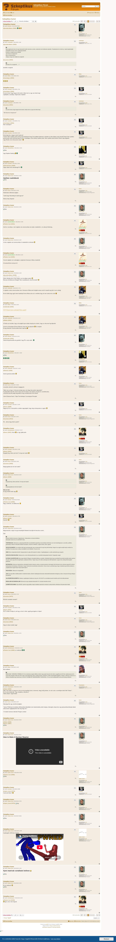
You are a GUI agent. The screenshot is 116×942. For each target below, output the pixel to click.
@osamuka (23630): (8, 60)
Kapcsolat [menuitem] (72, 921)
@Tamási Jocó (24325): (9, 257)
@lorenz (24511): (7, 609)
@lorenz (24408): (7, 406)
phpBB (46, 924)
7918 (86, 440)
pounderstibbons (82, 227)
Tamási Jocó (81, 180)
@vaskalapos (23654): (8, 123)
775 (86, 33)
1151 (86, 75)
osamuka (81, 91)
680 (86, 780)
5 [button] (93, 21)
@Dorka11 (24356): (8, 370)
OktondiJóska (82, 154)
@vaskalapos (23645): (8, 78)
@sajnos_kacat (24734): (9, 791)
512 (86, 181)
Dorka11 (80, 31)
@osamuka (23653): (8, 105)
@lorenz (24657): (7, 723)
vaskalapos (81, 40)
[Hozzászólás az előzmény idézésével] (75, 25)
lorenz (80, 188)
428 (86, 360)
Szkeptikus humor (9, 19)
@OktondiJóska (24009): (9, 165)
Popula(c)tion (81, 685)
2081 (86, 686)
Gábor (80, 673)
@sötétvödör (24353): (8, 338)
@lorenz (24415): (7, 432)
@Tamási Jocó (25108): (9, 900)
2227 (86, 93)
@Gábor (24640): (7, 689)
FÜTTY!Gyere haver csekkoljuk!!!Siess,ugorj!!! (14, 310)
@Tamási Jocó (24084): (9, 774)
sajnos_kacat (81, 778)
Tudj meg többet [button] (55, 939)
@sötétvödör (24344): (8, 306)
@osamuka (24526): (8, 622)
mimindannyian (82, 436)
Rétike (80, 74)
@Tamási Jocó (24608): (9, 650)
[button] (81, 21)
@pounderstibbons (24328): (10, 275)
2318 (86, 675)
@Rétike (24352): (7, 320)
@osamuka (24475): (8, 596)
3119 (86, 190)
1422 (86, 296)
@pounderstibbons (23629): (10, 28)
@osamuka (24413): (8, 418)
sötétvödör (81, 294)
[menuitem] (12, 13)
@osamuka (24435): (8, 463)
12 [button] (97, 21)
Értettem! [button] (106, 939)
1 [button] (86, 21)
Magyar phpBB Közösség (55, 925)
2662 (86, 232)
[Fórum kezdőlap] (18, 6)
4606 (86, 42)
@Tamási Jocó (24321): (9, 224)
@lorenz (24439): (7, 477)
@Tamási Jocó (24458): (9, 502)
